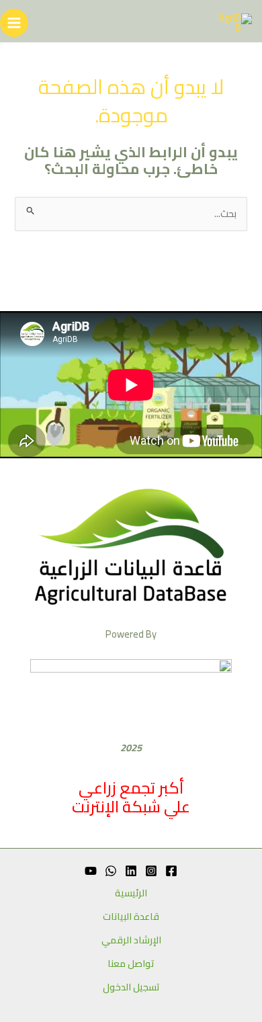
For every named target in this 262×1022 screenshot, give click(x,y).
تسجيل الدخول (131, 987)
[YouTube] (91, 871)
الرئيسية (131, 893)
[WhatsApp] (111, 871)
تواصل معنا (131, 963)
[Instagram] (151, 871)
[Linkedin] (131, 871)
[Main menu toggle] (14, 23)
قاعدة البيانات (131, 916)
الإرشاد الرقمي (131, 940)
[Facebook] (171, 871)
